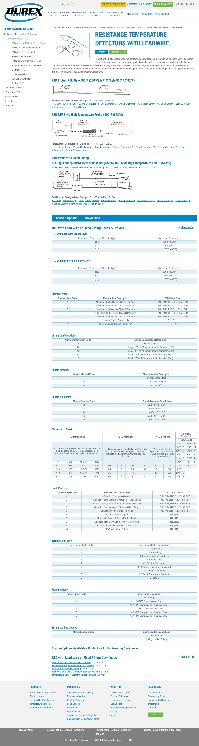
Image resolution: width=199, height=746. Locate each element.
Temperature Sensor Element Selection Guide (74, 675)
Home (54, 27)
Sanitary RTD (18, 83)
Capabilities (116, 704)
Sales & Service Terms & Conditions (65, 730)
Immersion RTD (19, 75)
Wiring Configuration (89, 104)
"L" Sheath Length (146, 104)
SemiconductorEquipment (115, 14)
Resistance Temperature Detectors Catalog (73, 666)
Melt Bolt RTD (18, 70)
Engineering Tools (156, 697)
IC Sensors (8, 106)
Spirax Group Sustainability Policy (162, 730)
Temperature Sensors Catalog (66, 669)
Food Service (73, 704)
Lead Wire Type (183, 104)
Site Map (99, 734)
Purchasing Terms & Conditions (114, 730)
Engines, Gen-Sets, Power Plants (83, 719)
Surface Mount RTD (21, 79)
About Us (132, 4)
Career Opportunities (113, 4)
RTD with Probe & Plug (22, 57)
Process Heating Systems (42, 700)
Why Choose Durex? (120, 693)
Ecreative (84, 740)
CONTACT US (156, 715)
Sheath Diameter (127, 104)
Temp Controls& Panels (97, 14)
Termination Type (62, 107)
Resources (147, 14)
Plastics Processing (76, 700)
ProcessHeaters (64, 14)
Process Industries (76, 697)
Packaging (72, 708)
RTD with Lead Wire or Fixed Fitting (132, 27)
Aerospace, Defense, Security (81, 715)
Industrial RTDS (13, 88)
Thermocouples (11, 97)
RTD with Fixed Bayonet (23, 52)
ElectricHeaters (53, 14)
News (113, 715)
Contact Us (145, 4)
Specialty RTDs (13, 92)
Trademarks (153, 704)
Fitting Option (79, 107)
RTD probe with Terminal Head (26, 61)
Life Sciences (73, 712)
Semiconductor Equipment (43, 693)
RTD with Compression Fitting (26, 48)
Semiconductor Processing (80, 693)
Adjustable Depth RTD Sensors (26, 66)
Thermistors (9, 101)
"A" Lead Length (165, 104)
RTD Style (56, 104)
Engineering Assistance (122, 648)
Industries (132, 14)
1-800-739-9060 (186, 4)
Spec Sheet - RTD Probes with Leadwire (71, 663)
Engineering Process (120, 700)
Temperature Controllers (41, 708)
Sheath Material (108, 104)
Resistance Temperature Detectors (87, 27)
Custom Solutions (119, 697)
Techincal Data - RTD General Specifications (73, 672)
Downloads (92, 218)
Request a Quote (163, 4)
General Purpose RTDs (109, 27)
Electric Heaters (37, 697)
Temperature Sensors (65, 27)
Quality (113, 712)
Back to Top (187, 227)
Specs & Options (66, 218)
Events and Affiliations (158, 700)
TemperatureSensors (79, 14)
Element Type (69, 104)
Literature (152, 708)
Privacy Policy (25, 730)
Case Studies (162, 14)
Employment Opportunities (123, 708)
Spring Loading (61, 204)
